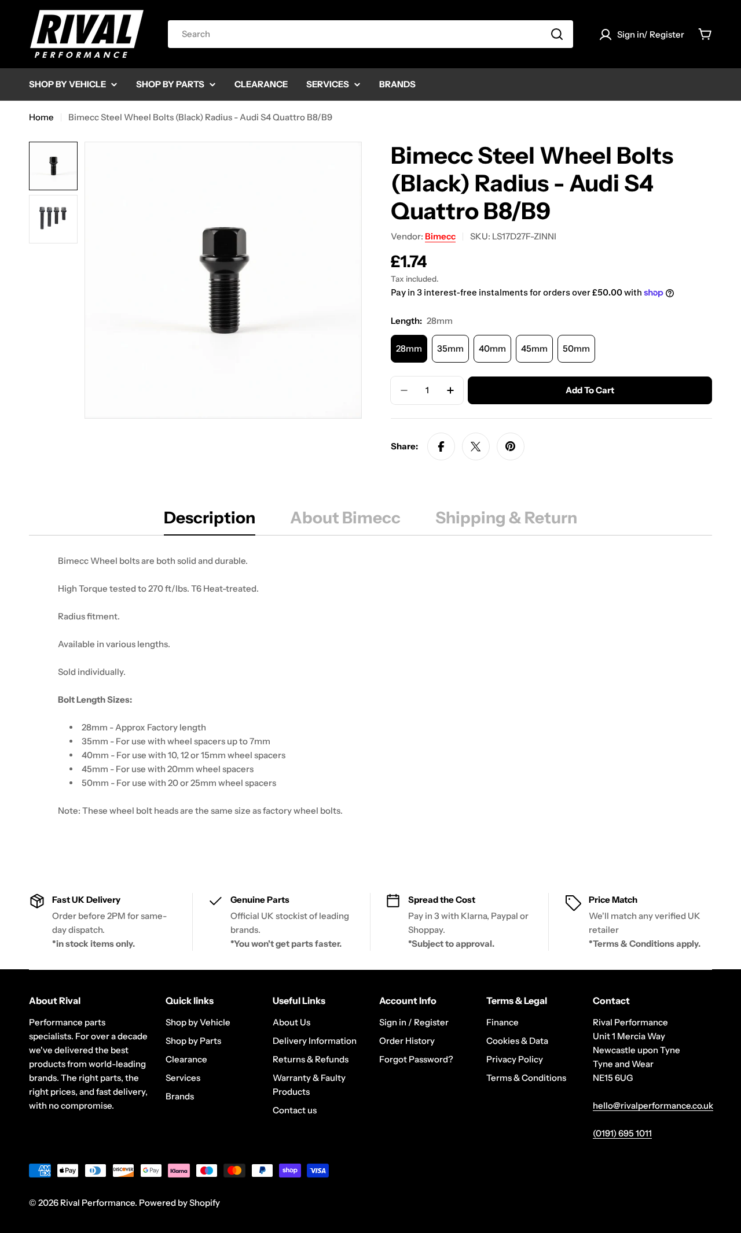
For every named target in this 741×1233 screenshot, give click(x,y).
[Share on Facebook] (441, 446)
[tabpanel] (370, 700)
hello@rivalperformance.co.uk (653, 1105)
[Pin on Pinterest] (510, 446)
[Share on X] (476, 446)
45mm (534, 348)
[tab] (209, 521)
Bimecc (440, 236)
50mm (576, 348)
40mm (492, 348)
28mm (409, 348)
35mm (450, 348)
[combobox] (370, 34)
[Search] (557, 34)
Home (41, 117)
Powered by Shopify (179, 1202)
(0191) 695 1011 (622, 1133)
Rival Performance (97, 1202)
